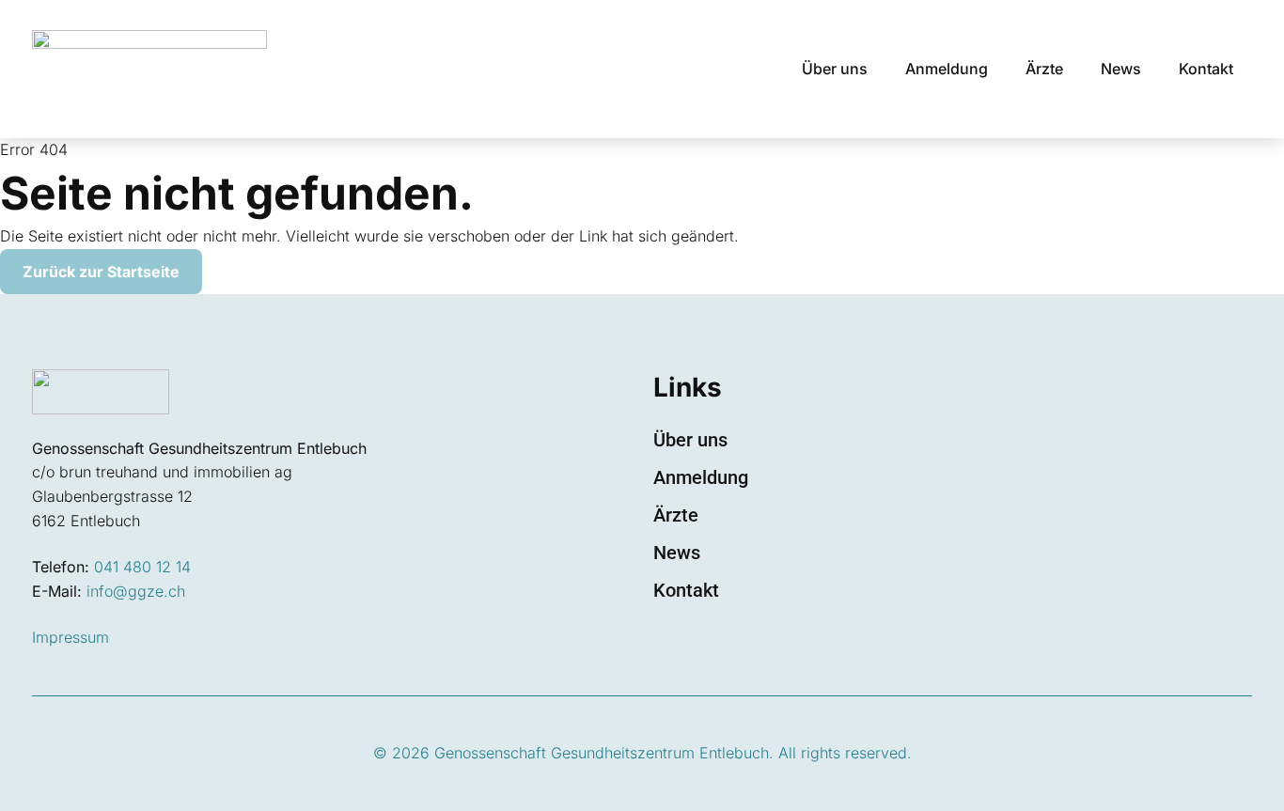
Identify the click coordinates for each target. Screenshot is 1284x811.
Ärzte (1044, 68)
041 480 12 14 (142, 566)
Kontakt (1206, 68)
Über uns (835, 68)
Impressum (70, 637)
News (1121, 68)
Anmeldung (946, 68)
